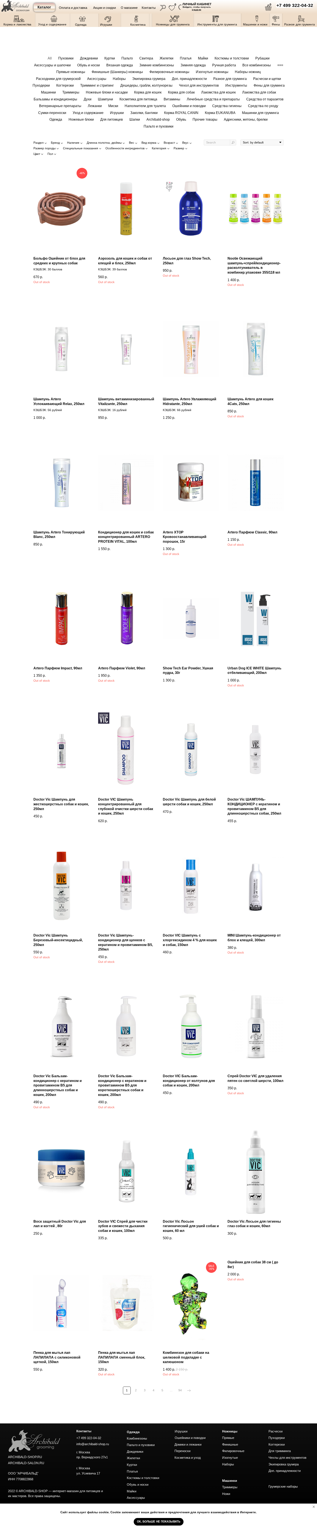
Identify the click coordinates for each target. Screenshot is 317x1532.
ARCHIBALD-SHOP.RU (25, 1457)
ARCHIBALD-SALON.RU (26, 1463)
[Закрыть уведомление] (314, 1507)
